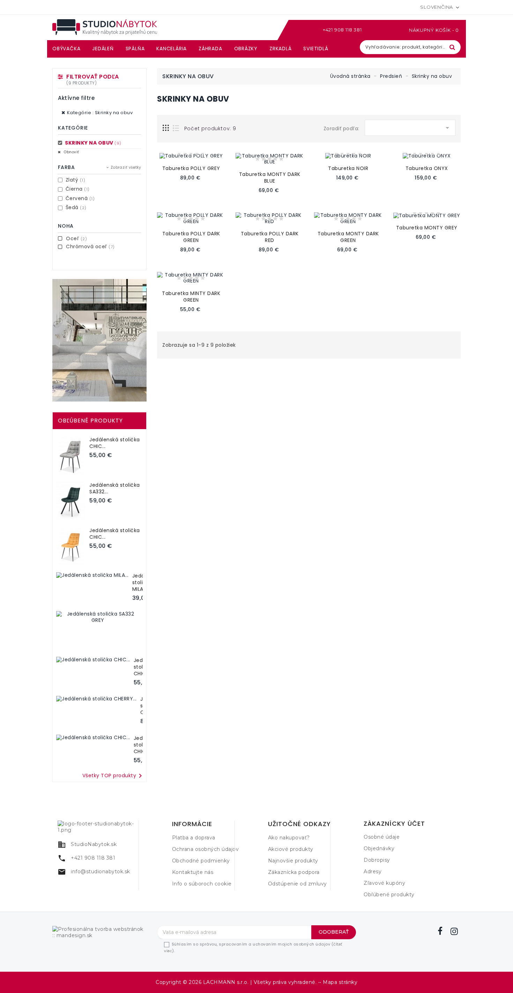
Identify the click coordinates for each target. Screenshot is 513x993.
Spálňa (135, 48)
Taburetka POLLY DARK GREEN (191, 237)
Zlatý (76, 179)
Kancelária (171, 48)
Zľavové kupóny (384, 883)
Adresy (372, 871)
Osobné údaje (382, 837)
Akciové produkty (290, 849)
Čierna (78, 188)
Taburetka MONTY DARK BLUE (269, 177)
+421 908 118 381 (342, 29)
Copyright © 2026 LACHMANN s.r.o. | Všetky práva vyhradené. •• (239, 982)
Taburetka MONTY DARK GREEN (348, 237)
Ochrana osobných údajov (205, 849)
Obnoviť (71, 152)
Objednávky (379, 848)
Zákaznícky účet (394, 824)
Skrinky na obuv (92, 142)
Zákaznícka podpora (294, 872)
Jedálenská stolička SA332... (114, 488)
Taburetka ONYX (427, 168)
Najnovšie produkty (293, 861)
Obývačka (66, 48)
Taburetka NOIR (348, 168)
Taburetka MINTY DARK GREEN (191, 296)
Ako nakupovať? (289, 837)
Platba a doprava (193, 837)
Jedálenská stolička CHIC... (114, 443)
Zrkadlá (280, 48)
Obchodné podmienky (201, 861)
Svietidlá (315, 48)
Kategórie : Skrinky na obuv (100, 112)
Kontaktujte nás (193, 872)
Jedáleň (103, 48)
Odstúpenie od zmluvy (297, 884)
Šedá (76, 207)
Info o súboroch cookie (202, 884)
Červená (80, 198)
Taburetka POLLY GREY (191, 168)
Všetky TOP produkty (113, 776)
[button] (378, 30)
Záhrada (210, 48)
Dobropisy (377, 860)
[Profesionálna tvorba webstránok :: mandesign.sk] (99, 932)
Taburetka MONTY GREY (427, 227)
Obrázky (246, 48)
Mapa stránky (340, 982)
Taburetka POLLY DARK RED (270, 237)
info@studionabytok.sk (100, 871)
